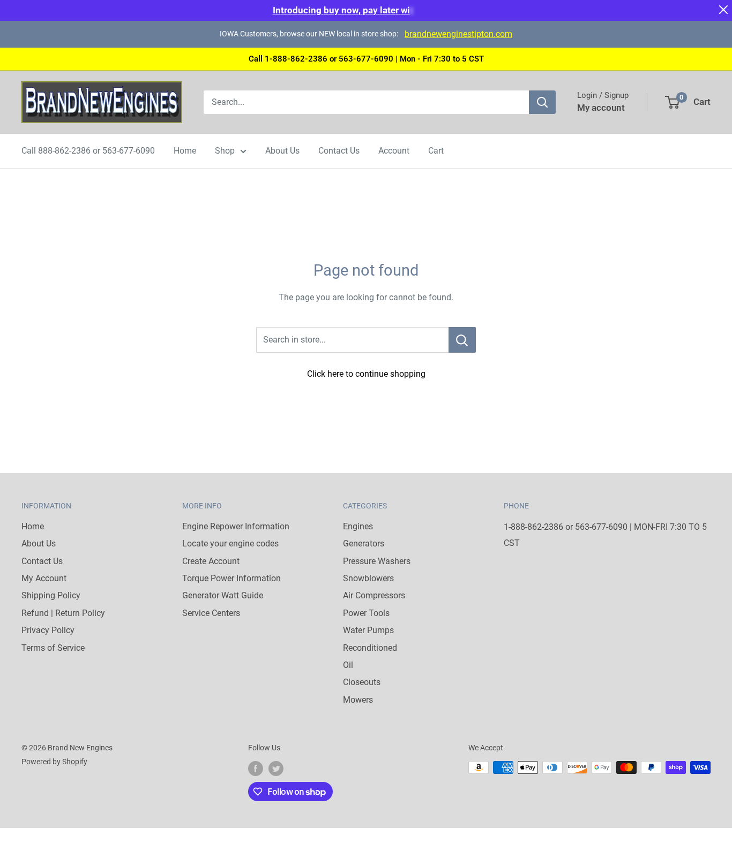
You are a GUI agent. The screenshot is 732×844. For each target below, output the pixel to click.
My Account (43, 578)
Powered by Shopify (54, 761)
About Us (282, 151)
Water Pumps (368, 630)
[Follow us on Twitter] (275, 768)
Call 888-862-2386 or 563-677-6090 (88, 151)
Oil (348, 665)
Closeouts (361, 682)
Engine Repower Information (235, 526)
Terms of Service (53, 648)
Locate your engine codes (230, 543)
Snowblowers (368, 578)
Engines (358, 526)
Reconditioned (370, 648)
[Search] (542, 102)
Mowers (358, 700)
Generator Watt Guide (222, 595)
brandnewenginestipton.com (458, 34)
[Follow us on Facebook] (255, 768)
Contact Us (339, 151)
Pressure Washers (376, 561)
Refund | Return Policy (63, 613)
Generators (363, 543)
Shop (225, 151)
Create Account (211, 561)
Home (185, 151)
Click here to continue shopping (366, 374)
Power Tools (366, 613)
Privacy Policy (47, 630)
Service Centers (211, 613)
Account (393, 151)
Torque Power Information (231, 578)
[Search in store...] (462, 340)
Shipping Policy (50, 595)
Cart (436, 151)
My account (601, 107)
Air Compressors (374, 595)
